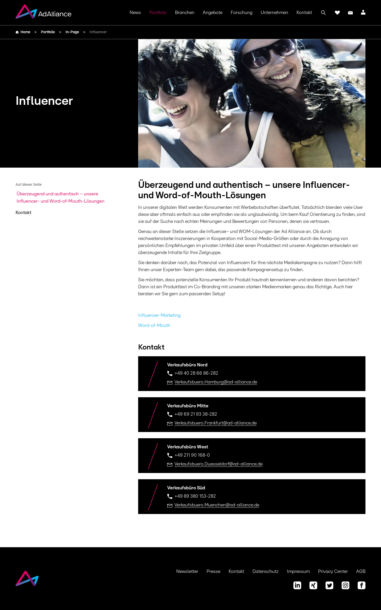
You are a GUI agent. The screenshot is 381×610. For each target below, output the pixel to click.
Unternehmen (274, 12)
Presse (213, 571)
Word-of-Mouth (154, 325)
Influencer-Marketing (159, 315)
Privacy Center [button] (333, 571)
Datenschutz (265, 571)
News (135, 12)
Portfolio (158, 12)
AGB (360, 571)
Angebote (212, 12)
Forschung (241, 12)
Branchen (184, 12)
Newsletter (187, 571)
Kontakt (304, 12)
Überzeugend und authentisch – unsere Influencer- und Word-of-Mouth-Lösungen (60, 198)
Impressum (298, 571)
